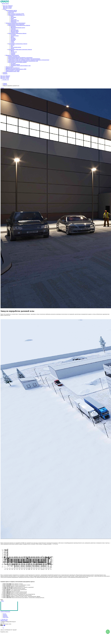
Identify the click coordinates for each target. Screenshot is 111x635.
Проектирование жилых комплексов (16, 24)
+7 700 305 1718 (4, 619)
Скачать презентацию (5, 611)
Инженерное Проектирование (12, 55)
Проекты (5, 72)
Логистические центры (16, 47)
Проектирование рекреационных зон (16, 14)
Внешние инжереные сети (14, 56)
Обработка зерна (14, 32)
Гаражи (12, 41)
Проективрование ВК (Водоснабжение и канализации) (20, 57)
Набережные (13, 21)
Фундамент (13, 63)
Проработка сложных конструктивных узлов (21, 65)
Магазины (13, 38)
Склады (12, 42)
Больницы (13, 52)
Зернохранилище (14, 29)
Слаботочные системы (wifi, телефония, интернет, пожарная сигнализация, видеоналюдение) (28, 59)
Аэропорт (13, 54)
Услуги (4, 9)
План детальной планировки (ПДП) (16, 13)
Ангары (12, 44)
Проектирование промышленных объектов (17, 43)
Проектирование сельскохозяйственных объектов (19, 25)
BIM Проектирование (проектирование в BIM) (16, 69)
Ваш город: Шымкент (8, 5)
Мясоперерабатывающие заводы (18, 27)
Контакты (5, 73)
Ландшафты (13, 17)
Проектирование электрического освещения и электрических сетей (23, 61)
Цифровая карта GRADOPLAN (13, 67)
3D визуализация (9, 66)
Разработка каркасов (15, 64)
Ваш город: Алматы (7, 6)
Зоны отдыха (14, 19)
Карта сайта (5, 617)
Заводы (12, 48)
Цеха (12, 46)
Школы (12, 50)
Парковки (13, 40)
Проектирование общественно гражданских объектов (20, 49)
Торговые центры (15, 35)
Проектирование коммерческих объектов (17, 33)
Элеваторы (13, 28)
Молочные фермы (15, 31)
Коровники (13, 26)
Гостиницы (13, 34)
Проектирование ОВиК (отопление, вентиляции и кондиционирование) (24, 58)
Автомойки (13, 39)
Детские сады (14, 51)
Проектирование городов (11, 10)
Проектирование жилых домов (12, 71)
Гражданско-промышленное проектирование (15, 23)
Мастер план (11, 12)
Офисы (12, 36)
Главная (5, 83)
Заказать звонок (4, 620)
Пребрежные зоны (15, 20)
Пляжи (12, 18)
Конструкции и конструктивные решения (17, 62)
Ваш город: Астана (7, 8)
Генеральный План (12, 11)
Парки (12, 16)
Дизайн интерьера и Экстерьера (13, 70)
